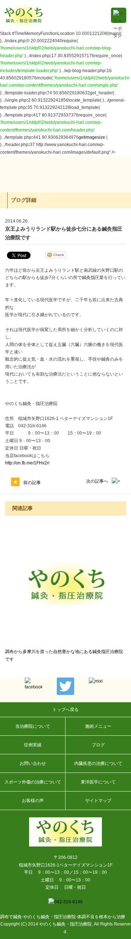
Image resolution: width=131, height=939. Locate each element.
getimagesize (92, 137)
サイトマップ (98, 800)
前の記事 (32, 482)
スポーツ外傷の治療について (32, 782)
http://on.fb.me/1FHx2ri (27, 462)
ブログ (98, 744)
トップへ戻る (65, 709)
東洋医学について (98, 782)
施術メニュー (98, 726)
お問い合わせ (33, 763)
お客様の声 (33, 800)
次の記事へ (97, 481)
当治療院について (32, 726)
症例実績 (32, 744)
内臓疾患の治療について (98, 763)
